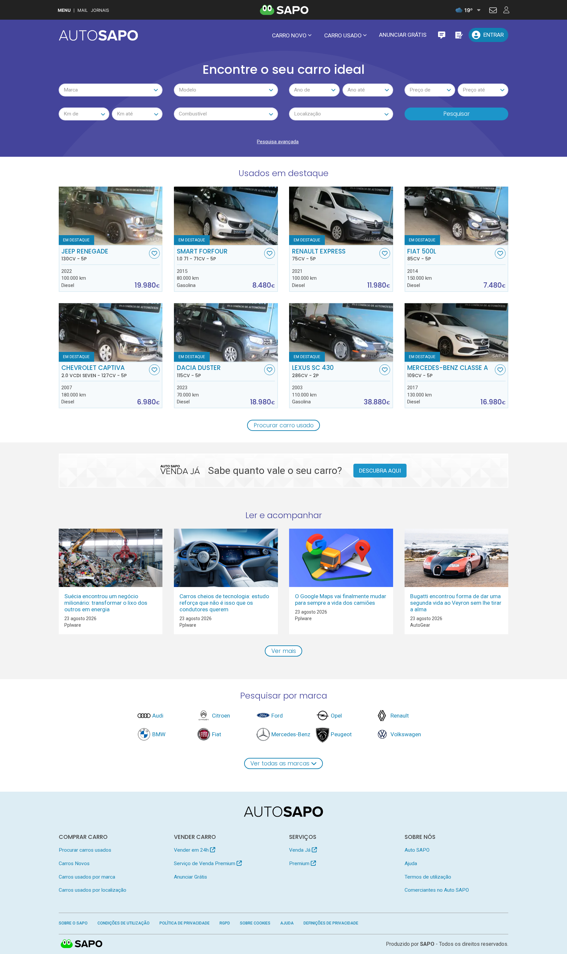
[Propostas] (459, 35)
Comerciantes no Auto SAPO (437, 890)
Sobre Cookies (255, 923)
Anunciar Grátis (403, 34)
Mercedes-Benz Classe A (447, 371)
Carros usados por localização (92, 890)
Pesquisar (456, 114)
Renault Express (319, 255)
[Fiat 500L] (457, 216)
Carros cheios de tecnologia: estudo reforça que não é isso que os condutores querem (224, 603)
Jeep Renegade (84, 255)
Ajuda (411, 863)
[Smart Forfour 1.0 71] (226, 216)
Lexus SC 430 (313, 371)
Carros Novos (74, 863)
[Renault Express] (341, 216)
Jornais (100, 10)
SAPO (82, 944)
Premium (300, 863)
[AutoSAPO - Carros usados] (98, 35)
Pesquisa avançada (278, 142)
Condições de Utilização (123, 923)
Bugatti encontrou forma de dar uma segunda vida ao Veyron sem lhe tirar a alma (455, 603)
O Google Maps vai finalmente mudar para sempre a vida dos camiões (340, 599)
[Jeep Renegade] (111, 216)
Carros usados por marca (87, 877)
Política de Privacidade (184, 923)
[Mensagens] (441, 35)
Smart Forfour (202, 255)
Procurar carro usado (284, 425)
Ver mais (283, 651)
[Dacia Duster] (226, 332)
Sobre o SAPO (73, 923)
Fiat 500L (421, 255)
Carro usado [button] (343, 35)
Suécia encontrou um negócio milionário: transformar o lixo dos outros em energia (105, 603)
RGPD (225, 923)
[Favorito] (154, 253)
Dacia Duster (199, 371)
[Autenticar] (493, 11)
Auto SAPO (417, 850)
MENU (64, 10)
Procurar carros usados (85, 850)
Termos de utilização (428, 877)
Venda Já (300, 850)
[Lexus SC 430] (341, 332)
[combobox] (111, 90)
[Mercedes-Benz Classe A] (457, 332)
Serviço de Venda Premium (205, 863)
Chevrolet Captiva (94, 371)
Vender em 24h (192, 850)
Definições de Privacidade (331, 923)
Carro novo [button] (289, 35)
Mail (82, 10)
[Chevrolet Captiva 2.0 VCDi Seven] (111, 332)
